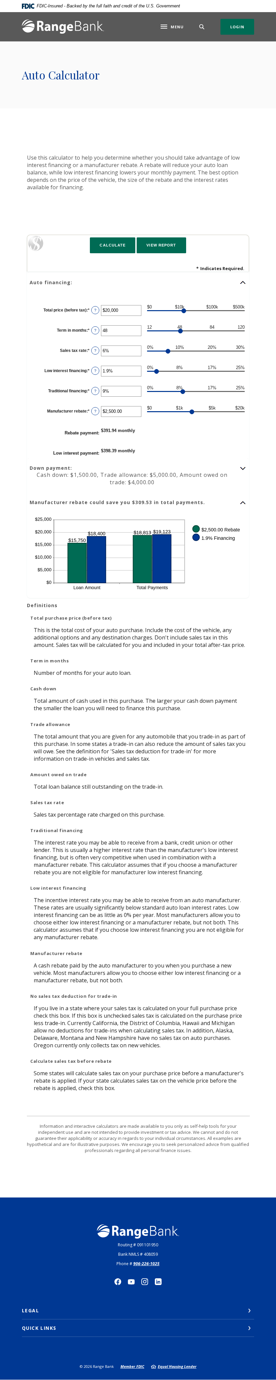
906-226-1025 (146, 1264)
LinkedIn (158, 1281)
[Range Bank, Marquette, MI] (63, 27)
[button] (138, 282)
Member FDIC (132, 1366)
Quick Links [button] (39, 1328)
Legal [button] (30, 1310)
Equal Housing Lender (177, 1366)
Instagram (144, 1281)
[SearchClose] (202, 27)
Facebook (117, 1281)
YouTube (131, 1281)
